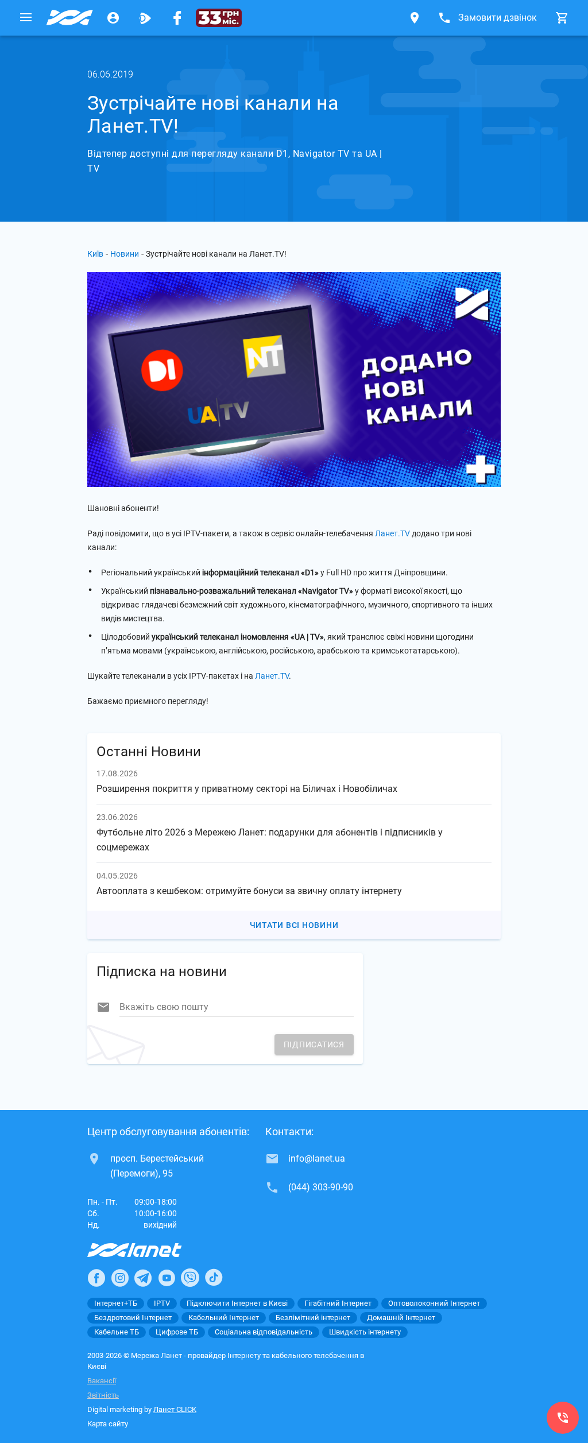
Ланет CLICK (174, 1409)
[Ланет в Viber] (190, 1277)
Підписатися (314, 1044)
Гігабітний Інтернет (338, 1303)
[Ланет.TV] (145, 18)
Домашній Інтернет (401, 1317)
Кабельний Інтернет (223, 1317)
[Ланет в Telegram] (143, 1277)
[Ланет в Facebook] (96, 1277)
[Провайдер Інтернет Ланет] (147, 1250)
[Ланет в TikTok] (213, 1277)
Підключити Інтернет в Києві (237, 1303)
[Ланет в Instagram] (120, 1277)
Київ (95, 253)
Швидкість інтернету (365, 1332)
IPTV (162, 1303)
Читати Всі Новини (294, 925)
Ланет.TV (392, 533)
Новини (124, 253)
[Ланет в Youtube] (166, 1277)
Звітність (103, 1395)
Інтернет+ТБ (115, 1303)
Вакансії (101, 1380)
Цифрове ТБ (177, 1332)
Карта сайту (107, 1423)
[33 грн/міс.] (219, 18)
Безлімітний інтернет (313, 1317)
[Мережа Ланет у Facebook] (177, 18)
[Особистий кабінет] (113, 18)
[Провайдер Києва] (69, 18)
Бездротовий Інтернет (133, 1317)
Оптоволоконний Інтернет (434, 1303)
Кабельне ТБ (116, 1332)
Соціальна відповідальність (263, 1332)
